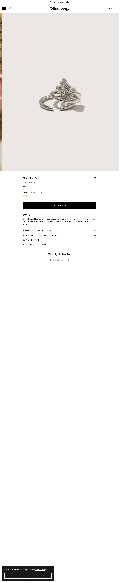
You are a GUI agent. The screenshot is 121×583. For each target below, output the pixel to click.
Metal (33, 192)
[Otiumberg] (59, 8)
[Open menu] (4, 8)
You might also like (59, 254)
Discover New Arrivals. (59, 2)
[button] (10, 8)
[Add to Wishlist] (94, 178)
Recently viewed (59, 260)
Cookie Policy (40, 570)
